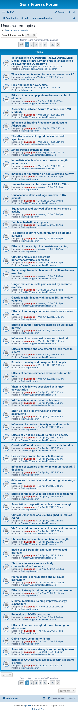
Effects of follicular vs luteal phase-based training (42, 493)
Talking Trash (27, 90)
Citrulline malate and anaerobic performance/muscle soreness (30, 258)
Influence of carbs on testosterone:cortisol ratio (40, 338)
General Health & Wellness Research (39, 69)
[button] (21, 44)
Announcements (29, 79)
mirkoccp (28, 87)
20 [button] (52, 44)
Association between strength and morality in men (42, 649)
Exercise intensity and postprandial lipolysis (39, 362)
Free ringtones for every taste (29, 84)
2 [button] (31, 44)
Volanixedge (30, 66)
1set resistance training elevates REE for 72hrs (40, 184)
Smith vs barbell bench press (29, 222)
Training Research (30, 131)
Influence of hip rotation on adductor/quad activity (42, 173)
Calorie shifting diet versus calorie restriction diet (42, 445)
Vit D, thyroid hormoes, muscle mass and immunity (43, 528)
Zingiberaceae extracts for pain (30, 149)
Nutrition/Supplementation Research (38, 103)
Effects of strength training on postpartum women (42, 590)
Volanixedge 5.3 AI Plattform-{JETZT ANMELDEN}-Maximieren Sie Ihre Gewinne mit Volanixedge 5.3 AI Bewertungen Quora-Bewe (42, 60)
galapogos (29, 101)
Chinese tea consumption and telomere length (40, 539)
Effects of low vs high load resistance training (39, 246)
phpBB (28, 705)
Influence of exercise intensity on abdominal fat (40, 424)
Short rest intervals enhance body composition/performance (32, 565)
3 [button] (36, 44)
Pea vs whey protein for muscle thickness (37, 456)
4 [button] (40, 44)
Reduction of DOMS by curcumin (31, 614)
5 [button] (45, 44)
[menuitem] (11, 12)
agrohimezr (29, 77)
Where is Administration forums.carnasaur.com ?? (42, 74)
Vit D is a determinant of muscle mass (35, 400)
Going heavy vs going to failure (30, 638)
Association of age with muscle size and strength (41, 504)
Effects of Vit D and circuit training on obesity (39, 434)
